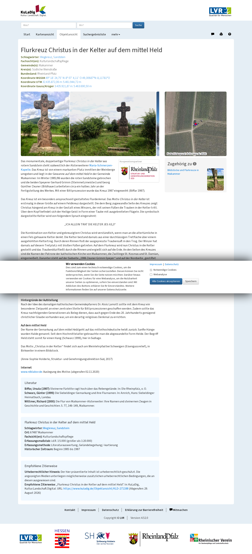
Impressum (89, 510)
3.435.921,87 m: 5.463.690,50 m (73, 86)
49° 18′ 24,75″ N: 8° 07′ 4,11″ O (64, 78)
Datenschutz (110, 510)
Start (27, 34)
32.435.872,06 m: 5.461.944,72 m (61, 82)
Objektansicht (69, 34)
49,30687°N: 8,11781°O (96, 78)
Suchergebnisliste (94, 34)
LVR (122, 518)
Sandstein (59, 57)
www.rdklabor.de (31, 372)
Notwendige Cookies (165, 270)
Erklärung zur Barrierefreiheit (144, 510)
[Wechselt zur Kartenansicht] (198, 124)
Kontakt (70, 510)
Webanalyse (160, 274)
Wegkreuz (46, 57)
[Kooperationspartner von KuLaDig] (139, 173)
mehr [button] (114, 34)
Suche (138, 25)
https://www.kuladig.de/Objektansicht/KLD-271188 (95, 489)
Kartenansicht (45, 34)
